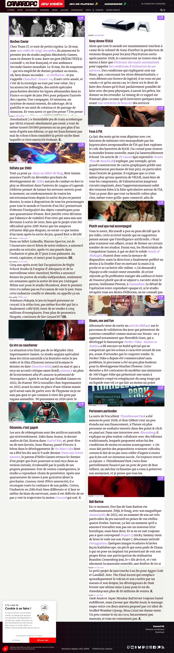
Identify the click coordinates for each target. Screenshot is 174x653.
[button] (5, 649)
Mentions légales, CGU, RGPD (75, 649)
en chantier (31, 10)
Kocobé (91, 35)
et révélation (56, 75)
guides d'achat (113, 10)
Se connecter (148, 4)
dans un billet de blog (48, 173)
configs (99, 10)
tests (20, 10)
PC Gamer (125, 157)
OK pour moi (42, 640)
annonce (66, 370)
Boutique (160, 632)
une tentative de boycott (115, 103)
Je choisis (16, 640)
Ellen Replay (13, 238)
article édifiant (139, 325)
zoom (88, 10)
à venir (11, 10)
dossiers (44, 10)
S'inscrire (160, 4)
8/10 (36, 308)
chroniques (77, 10)
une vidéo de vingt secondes (36, 50)
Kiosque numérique (155, 629)
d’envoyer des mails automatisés (136, 62)
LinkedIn (36, 241)
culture (64, 10)
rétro (55, 10)
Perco (11, 36)
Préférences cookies (102, 649)
